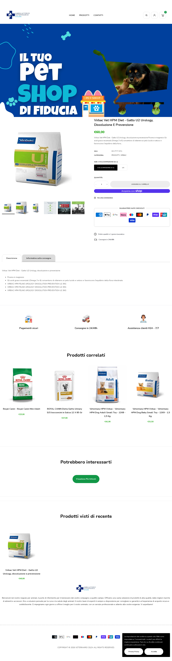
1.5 (123, 168)
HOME (72, 15)
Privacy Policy (133, 652)
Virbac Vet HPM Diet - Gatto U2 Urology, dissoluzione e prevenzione (21, 572)
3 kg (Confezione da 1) (105, 168)
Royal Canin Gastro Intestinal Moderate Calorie (37, 648)
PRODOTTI (84, 15)
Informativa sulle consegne (38, 258)
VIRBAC (123, 155)
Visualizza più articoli (86, 479)
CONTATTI (98, 15)
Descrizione (11, 258)
